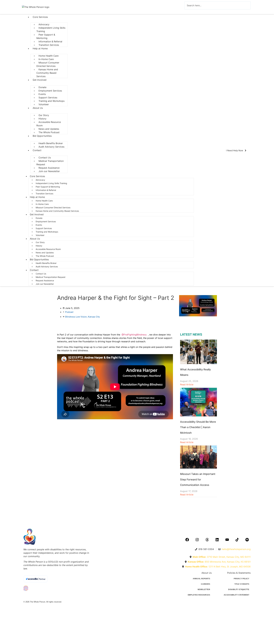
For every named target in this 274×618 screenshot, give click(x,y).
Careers (205, 584)
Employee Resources (199, 595)
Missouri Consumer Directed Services (47, 64)
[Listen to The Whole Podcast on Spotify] (247, 539)
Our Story (40, 242)
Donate (39, 218)
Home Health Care (44, 200)
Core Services (40, 17)
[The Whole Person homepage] (56, 536)
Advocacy (40, 180)
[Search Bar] (189, 12)
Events (39, 225)
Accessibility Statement (236, 595)
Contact (37, 150)
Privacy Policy (241, 579)
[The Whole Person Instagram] (197, 539)
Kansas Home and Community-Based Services (47, 73)
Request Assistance (45, 280)
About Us (38, 107)
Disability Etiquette (238, 589)
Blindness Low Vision (76, 316)
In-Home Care (42, 204)
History (39, 245)
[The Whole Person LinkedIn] (217, 539)
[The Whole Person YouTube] (227, 539)
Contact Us (41, 273)
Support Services (44, 228)
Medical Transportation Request (50, 163)
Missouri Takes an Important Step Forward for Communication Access (197, 479)
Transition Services (49, 44)
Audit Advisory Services (52, 146)
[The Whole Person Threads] (207, 539)
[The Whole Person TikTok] (237, 539)
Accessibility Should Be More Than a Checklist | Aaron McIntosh (198, 427)
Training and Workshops (52, 101)
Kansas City (94, 316)
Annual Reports (201, 579)
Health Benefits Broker (46, 263)
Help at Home (40, 48)
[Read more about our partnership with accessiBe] (47, 579)
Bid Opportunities (42, 135)
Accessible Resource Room (48, 124)
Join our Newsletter (49, 171)
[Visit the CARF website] (52, 596)
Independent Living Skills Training (50, 29)
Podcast (69, 312)
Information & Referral (46, 190)
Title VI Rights (241, 584)
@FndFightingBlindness (134, 334)
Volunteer (44, 104)
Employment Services (50, 90)
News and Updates (45, 252)
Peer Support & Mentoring (45, 36)
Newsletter (204, 589)
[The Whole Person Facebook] (187, 539)
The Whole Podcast (49, 132)
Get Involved (39, 79)
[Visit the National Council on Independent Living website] (56, 588)
